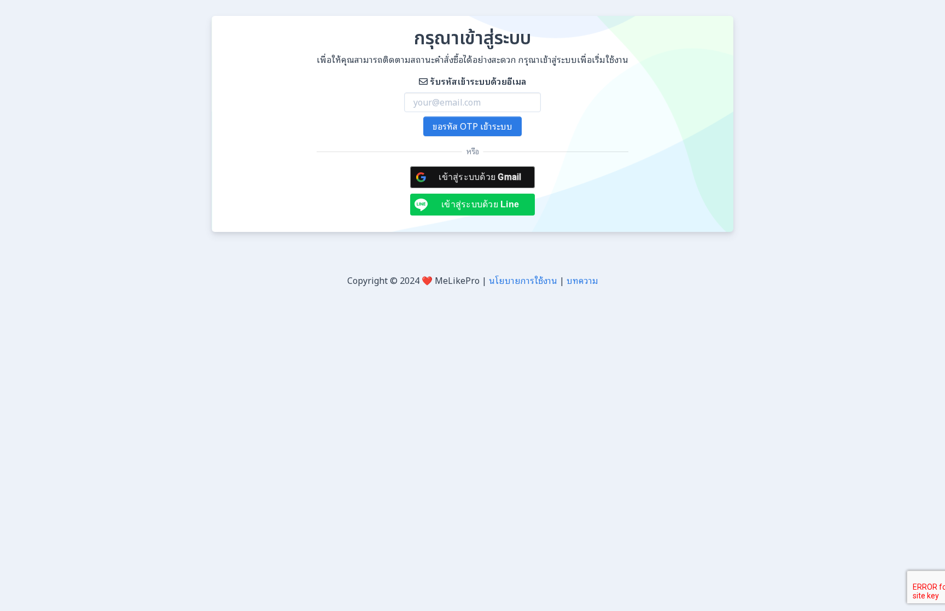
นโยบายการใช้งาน (523, 281)
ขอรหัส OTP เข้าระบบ (472, 126)
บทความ (582, 281)
